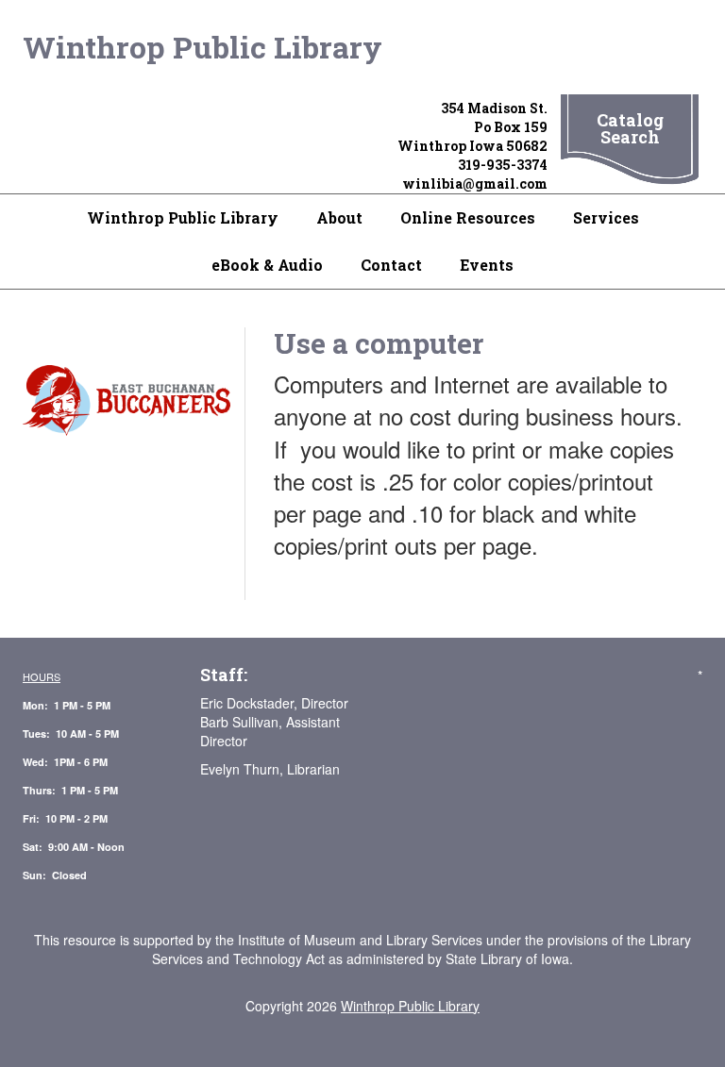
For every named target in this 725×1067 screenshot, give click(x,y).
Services (606, 217)
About (339, 217)
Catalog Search (630, 128)
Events (487, 265)
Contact (391, 265)
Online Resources (467, 217)
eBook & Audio (267, 265)
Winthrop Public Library (202, 46)
